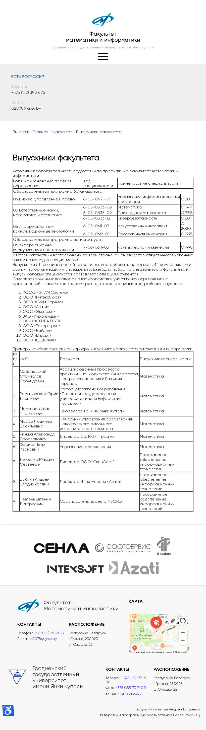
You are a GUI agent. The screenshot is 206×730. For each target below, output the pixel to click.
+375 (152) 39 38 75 (28, 92)
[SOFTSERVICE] (123, 546)
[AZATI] (134, 567)
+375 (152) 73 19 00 (131, 688)
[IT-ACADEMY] (164, 546)
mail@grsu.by (129, 693)
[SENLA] (62, 546)
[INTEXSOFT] (75, 567)
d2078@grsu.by (26, 108)
